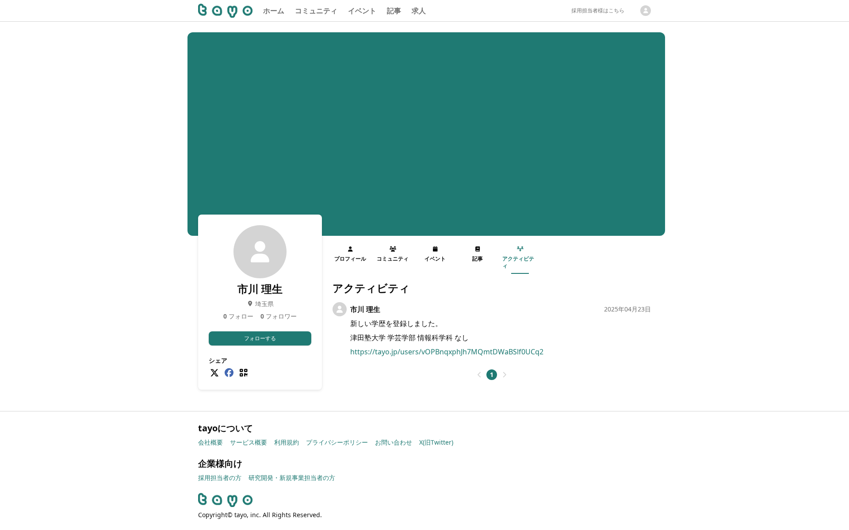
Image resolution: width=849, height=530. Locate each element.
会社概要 (210, 442)
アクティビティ (518, 262)
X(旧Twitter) (436, 442)
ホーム (273, 10)
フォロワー (278, 316)
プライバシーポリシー (337, 442)
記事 (394, 10)
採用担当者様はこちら (597, 10)
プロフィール (350, 258)
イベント (362, 10)
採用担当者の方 (219, 477)
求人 (419, 10)
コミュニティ (316, 10)
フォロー (238, 316)
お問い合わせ (393, 442)
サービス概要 (248, 442)
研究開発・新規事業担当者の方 (292, 477)
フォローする (260, 338)
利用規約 (286, 442)
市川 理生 (365, 309)
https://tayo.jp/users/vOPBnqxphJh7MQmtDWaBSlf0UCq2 (446, 352)
